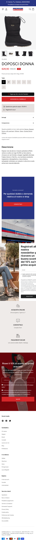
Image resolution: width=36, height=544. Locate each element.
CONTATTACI (18, 204)
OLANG (4, 59)
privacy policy (17, 394)
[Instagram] (3, 421)
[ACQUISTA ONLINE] (18, 309)
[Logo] (18, 9)
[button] (4, 82)
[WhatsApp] (10, 421)
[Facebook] (6, 421)
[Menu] (3, 9)
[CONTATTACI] (18, 324)
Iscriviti (18, 399)
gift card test (10, 131)
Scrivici (10, 2)
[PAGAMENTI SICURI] (18, 339)
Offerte (17, 131)
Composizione (5, 123)
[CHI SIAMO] (18, 240)
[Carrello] (33, 9)
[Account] (6, 9)
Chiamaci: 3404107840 (22, 2)
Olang (21, 131)
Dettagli (4, 117)
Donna (26, 129)
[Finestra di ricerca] (29, 9)
